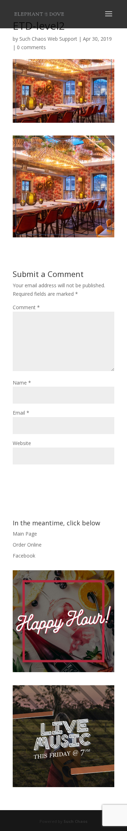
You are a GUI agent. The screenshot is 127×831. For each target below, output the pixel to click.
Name (22, 382)
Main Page (25, 533)
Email (21, 412)
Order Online (27, 544)
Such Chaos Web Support (48, 38)
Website (22, 443)
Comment (26, 307)
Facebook (24, 555)
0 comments (31, 47)
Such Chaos (75, 821)
